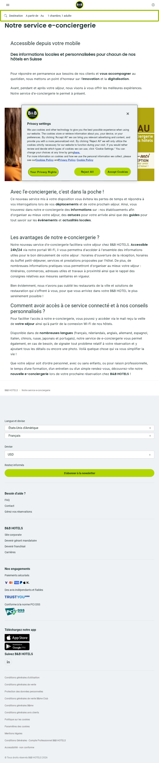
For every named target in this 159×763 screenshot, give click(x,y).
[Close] (128, 113)
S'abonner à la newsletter (79, 473)
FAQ (7, 500)
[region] (79, 142)
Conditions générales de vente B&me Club (26, 698)
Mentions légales (13, 733)
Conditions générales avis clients (22, 712)
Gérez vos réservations (18, 511)
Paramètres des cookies (17, 726)
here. (77, 152)
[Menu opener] (7, 5)
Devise (8, 446)
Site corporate (13, 534)
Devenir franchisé (15, 546)
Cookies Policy (44, 160)
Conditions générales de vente (20, 684)
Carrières (10, 552)
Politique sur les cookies (17, 719)
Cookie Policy (85, 160)
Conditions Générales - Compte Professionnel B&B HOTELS (35, 740)
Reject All (87, 171)
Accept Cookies (118, 171)
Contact (9, 505)
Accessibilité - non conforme (19, 747)
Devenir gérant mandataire (21, 540)
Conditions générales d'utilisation (22, 677)
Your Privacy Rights (43, 172)
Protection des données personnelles (24, 691)
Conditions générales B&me (19, 705)
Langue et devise (15, 421)
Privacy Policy (67, 160)
